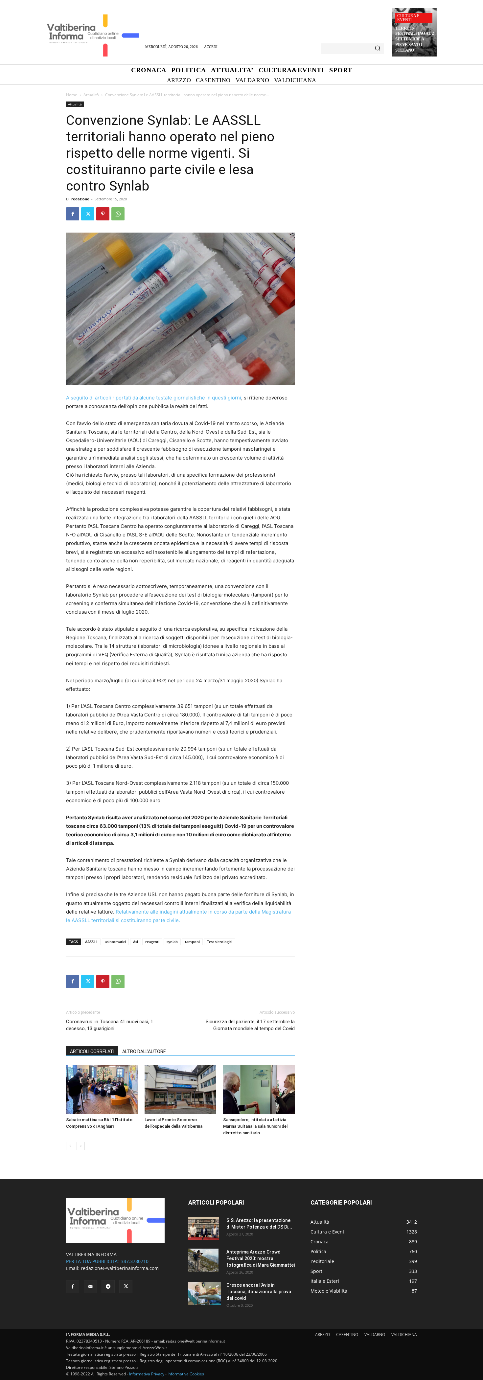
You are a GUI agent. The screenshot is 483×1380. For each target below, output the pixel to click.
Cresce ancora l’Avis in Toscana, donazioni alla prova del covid (258, 1291)
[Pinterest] (102, 213)
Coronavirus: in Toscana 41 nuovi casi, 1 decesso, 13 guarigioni (109, 1025)
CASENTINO (347, 1334)
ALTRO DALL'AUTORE (144, 1051)
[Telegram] (108, 1286)
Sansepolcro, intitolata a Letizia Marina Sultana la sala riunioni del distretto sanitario (255, 1126)
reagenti (152, 941)
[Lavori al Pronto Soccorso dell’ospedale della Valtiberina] (180, 1089)
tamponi (192, 941)
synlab (172, 941)
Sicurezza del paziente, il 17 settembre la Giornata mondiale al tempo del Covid (250, 1025)
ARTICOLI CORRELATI (92, 1051)
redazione (80, 198)
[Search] (377, 48)
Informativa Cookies (186, 1374)
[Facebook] (72, 213)
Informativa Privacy (146, 1374)
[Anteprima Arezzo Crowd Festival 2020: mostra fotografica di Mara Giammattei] (203, 1260)
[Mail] (90, 1286)
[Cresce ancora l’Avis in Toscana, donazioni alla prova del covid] (204, 1293)
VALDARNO (374, 1334)
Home (71, 95)
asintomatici (115, 941)
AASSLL (91, 941)
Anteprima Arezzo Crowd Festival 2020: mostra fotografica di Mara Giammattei (260, 1258)
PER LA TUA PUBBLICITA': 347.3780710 (107, 1261)
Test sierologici (219, 941)
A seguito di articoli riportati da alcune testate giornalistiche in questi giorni (153, 398)
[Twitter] (87, 213)
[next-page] (81, 1146)
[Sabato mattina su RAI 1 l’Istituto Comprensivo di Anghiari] (102, 1089)
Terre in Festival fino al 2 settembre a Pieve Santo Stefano (414, 39)
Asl (135, 941)
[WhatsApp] (118, 213)
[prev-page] (70, 1146)
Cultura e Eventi (408, 17)
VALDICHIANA (404, 1334)
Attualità (91, 95)
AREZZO (322, 1334)
